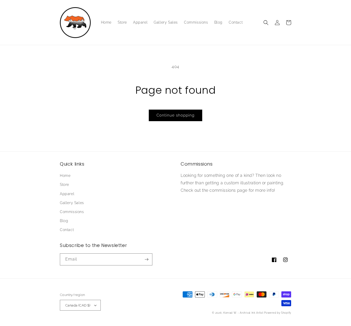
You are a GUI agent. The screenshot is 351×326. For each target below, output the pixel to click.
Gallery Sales (72, 203)
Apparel (67, 194)
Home (65, 176)
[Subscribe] (146, 259)
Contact (67, 230)
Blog (64, 221)
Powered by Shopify (277, 312)
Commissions (72, 212)
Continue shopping (175, 115)
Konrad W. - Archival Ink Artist (243, 312)
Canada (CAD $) (77, 305)
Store (64, 185)
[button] (266, 22)
